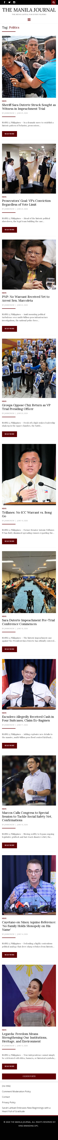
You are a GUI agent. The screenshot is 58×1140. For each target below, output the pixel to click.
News (4, 101)
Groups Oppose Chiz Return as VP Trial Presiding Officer (26, 407)
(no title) (6, 1085)
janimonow (9, 113)
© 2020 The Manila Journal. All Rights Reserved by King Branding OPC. (29, 1124)
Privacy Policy (9, 1102)
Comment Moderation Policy (16, 1091)
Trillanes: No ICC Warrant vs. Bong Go (27, 514)
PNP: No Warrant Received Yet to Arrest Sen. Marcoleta (26, 298)
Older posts (29, 1076)
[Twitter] (9, 2)
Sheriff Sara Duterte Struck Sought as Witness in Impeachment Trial (29, 107)
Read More (9, 134)
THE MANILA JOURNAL (29, 10)
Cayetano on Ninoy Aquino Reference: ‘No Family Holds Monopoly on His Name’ (29, 926)
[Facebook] (4, 2)
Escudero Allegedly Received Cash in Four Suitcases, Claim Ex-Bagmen (28, 718)
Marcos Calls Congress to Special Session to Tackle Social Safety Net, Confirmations (27, 816)
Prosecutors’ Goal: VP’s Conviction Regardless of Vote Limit (26, 202)
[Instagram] (14, 2)
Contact (6, 1096)
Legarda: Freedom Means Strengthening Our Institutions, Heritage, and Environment (24, 1037)
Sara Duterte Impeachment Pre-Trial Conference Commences (28, 622)
